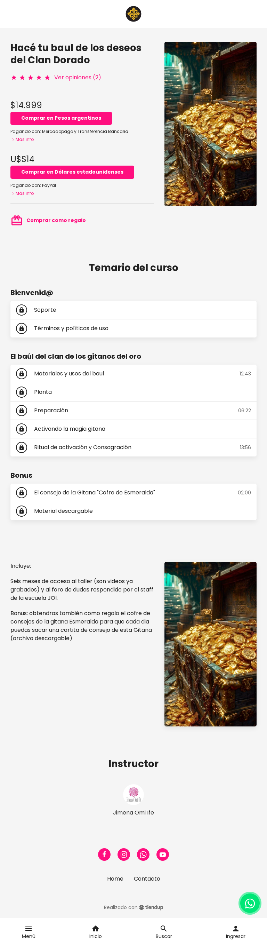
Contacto (147, 879)
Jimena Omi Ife (133, 813)
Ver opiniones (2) (77, 77)
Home (115, 879)
